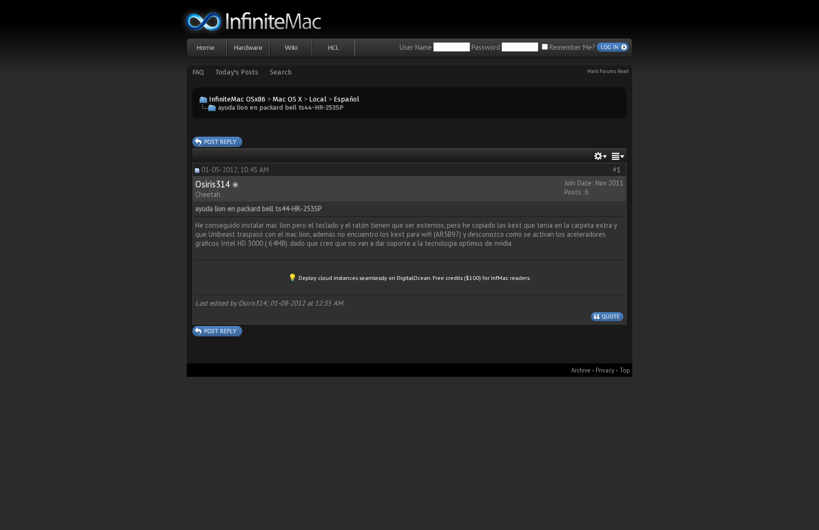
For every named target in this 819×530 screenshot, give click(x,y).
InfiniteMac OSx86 (237, 99)
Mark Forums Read (607, 71)
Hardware (248, 47)
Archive (581, 370)
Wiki (291, 47)
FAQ (198, 72)
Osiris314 (212, 184)
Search (280, 72)
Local (318, 99)
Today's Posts (236, 72)
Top (624, 370)
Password (486, 47)
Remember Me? (572, 47)
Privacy (605, 370)
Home (206, 47)
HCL (333, 47)
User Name (416, 47)
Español (346, 99)
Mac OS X (287, 99)
